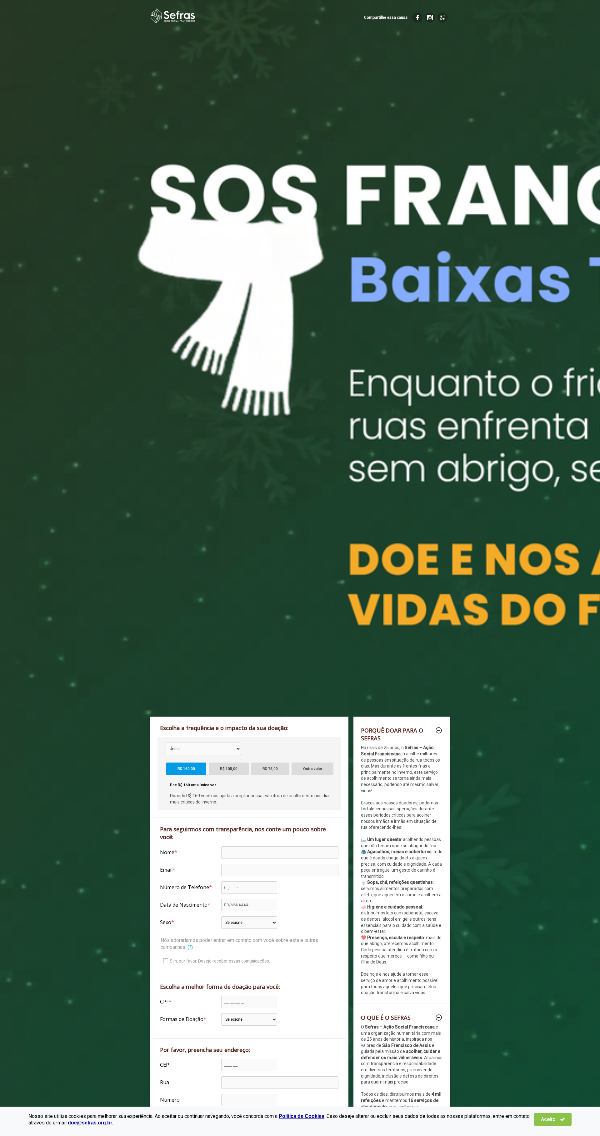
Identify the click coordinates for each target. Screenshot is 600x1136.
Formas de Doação (181, 1019)
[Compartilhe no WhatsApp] (443, 18)
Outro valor (312, 769)
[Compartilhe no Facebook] (417, 18)
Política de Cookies (301, 1116)
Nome (167, 852)
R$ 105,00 (229, 769)
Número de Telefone (184, 887)
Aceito (549, 1119)
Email (166, 869)
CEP (164, 1064)
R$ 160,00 (186, 769)
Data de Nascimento (184, 904)
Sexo (165, 922)
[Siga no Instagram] (430, 18)
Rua (164, 1082)
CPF (164, 1001)
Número (170, 1099)
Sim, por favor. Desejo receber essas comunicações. (220, 960)
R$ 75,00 (270, 769)
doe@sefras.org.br (90, 1122)
